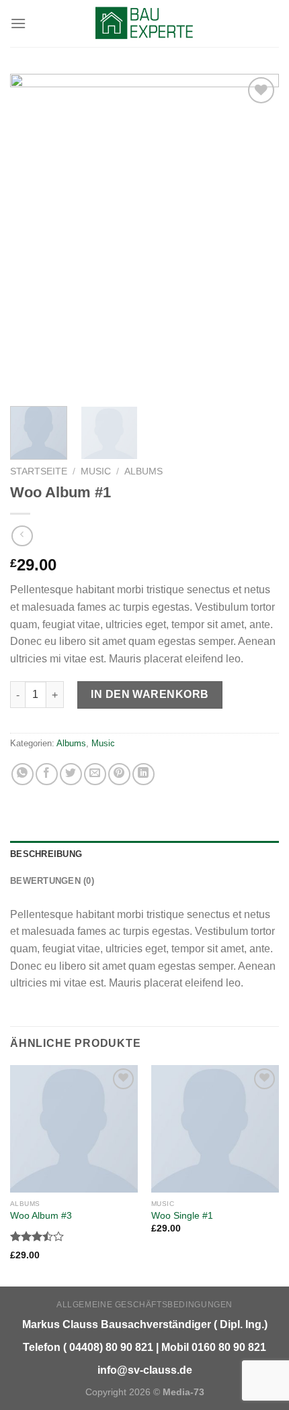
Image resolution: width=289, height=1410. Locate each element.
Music (96, 471)
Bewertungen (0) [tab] (52, 881)
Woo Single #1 (182, 1216)
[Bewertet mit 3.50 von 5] (37, 1236)
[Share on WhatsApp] (22, 774)
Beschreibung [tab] (46, 854)
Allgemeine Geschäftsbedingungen (144, 1304)
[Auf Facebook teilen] (47, 774)
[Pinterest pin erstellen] (119, 774)
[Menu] (18, 23)
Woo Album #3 (41, 1216)
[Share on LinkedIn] (143, 774)
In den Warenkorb (150, 694)
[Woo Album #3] (74, 1129)
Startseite (38, 471)
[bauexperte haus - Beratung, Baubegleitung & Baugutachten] (144, 23)
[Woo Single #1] (215, 1129)
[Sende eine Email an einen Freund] (95, 774)
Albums (143, 471)
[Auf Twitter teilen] (71, 774)
